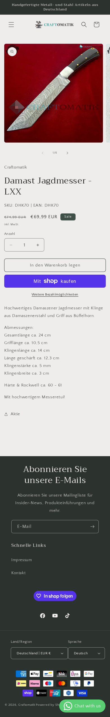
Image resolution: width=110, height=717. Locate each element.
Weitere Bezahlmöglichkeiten (55, 294)
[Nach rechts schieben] (67, 153)
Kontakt (18, 573)
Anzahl (9, 234)
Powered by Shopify (51, 705)
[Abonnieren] (92, 526)
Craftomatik (26, 705)
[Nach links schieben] (42, 153)
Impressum (21, 560)
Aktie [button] (15, 414)
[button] (11, 24)
